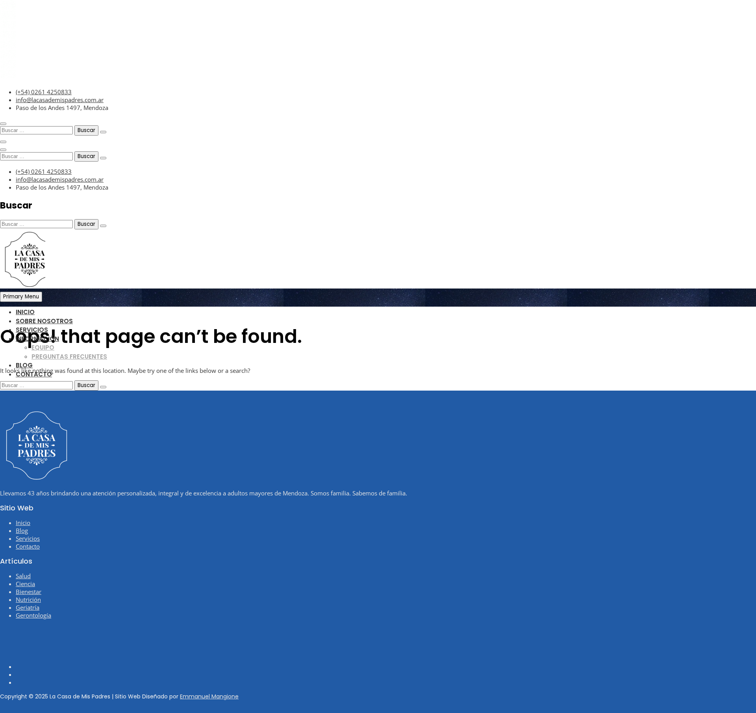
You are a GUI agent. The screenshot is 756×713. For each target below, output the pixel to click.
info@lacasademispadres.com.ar (60, 100)
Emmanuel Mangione (209, 696)
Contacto (34, 374)
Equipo (43, 347)
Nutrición (28, 599)
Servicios (32, 330)
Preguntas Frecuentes (69, 356)
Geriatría (27, 607)
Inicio (25, 312)
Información (37, 339)
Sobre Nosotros (44, 321)
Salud (23, 576)
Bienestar (28, 592)
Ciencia (25, 584)
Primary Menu (21, 296)
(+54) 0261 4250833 (44, 92)
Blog (24, 365)
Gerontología (33, 615)
